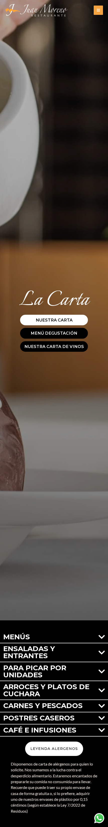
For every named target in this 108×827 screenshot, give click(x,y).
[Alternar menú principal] (98, 10)
